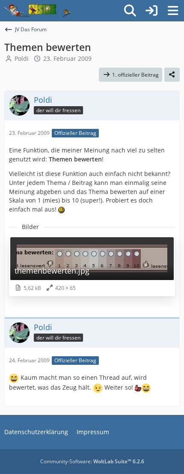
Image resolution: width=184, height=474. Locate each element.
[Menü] (172, 10)
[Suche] (130, 10)
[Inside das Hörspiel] (37, 10)
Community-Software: (92, 461)
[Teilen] (172, 75)
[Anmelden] (151, 10)
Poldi (22, 58)
